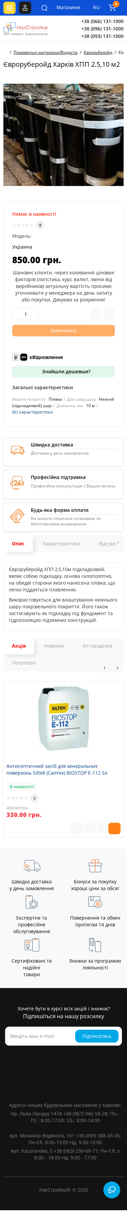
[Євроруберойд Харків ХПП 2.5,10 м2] (63, 135)
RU (96, 7)
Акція (19, 646)
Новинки (54, 646)
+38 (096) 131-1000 (102, 28)
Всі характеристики (32, 412)
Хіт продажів (97, 646)
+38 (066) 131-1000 (102, 21)
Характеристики (62, 543)
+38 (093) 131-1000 (102, 36)
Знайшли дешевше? (65, 371)
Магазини (64, 7)
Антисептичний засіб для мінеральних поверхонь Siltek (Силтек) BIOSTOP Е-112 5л (56, 769)
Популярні (24, 662)
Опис (18, 543)
